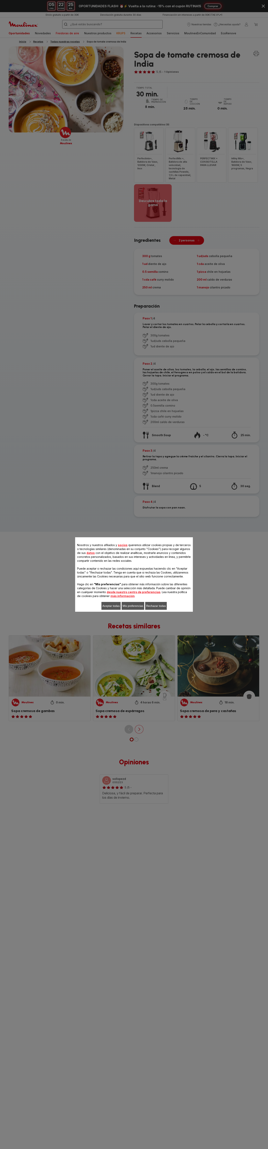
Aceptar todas (111, 605)
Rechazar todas (156, 605)
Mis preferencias (133, 605)
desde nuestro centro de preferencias (133, 592)
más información (122, 596)
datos (91, 553)
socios (123, 545)
